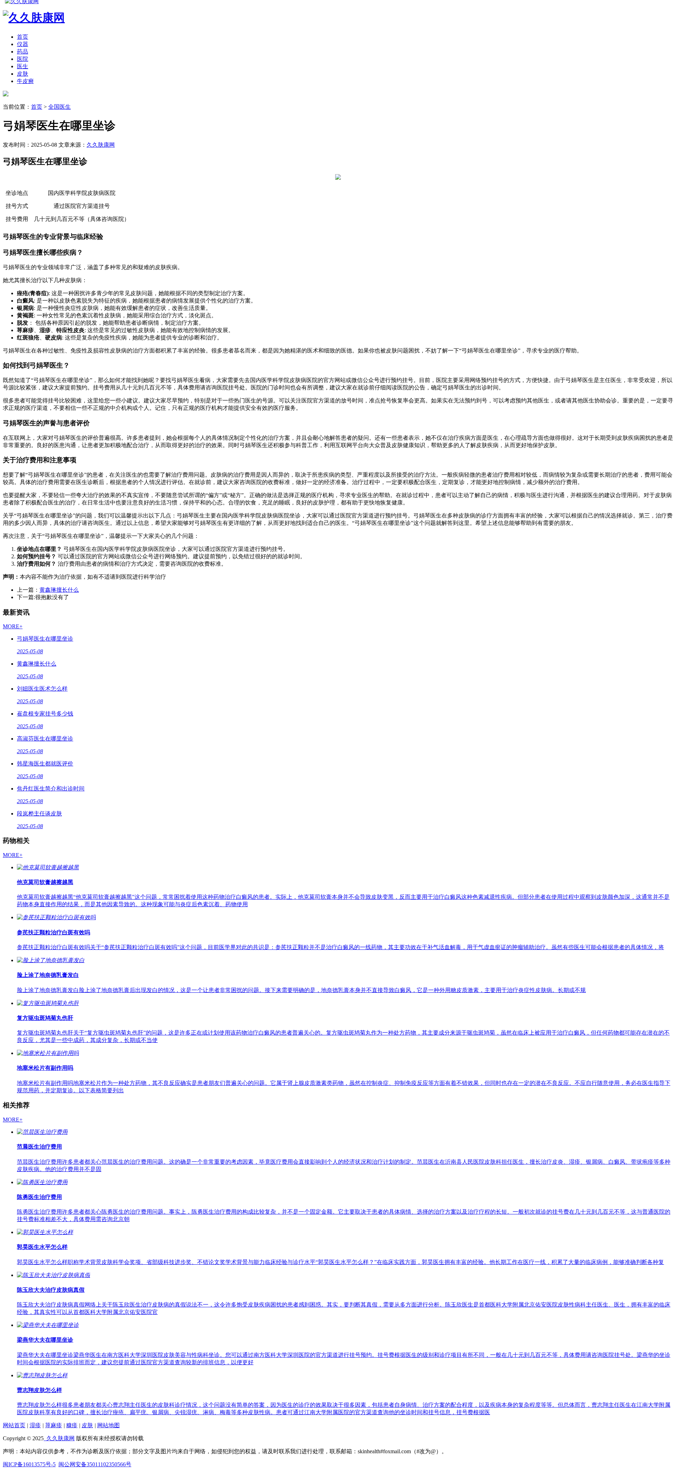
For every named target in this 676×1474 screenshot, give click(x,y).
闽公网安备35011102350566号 (94, 1464)
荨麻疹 (53, 1425)
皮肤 (22, 74)
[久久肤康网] (5, 94)
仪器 (22, 44)
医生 (22, 66)
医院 (22, 59)
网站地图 (108, 1425)
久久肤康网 (101, 145)
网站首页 (14, 1425)
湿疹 (35, 1425)
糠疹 (71, 1425)
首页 (22, 37)
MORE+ (13, 626)
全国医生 (59, 107)
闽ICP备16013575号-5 (29, 1464)
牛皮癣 (25, 81)
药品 (22, 52)
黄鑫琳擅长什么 (59, 590)
